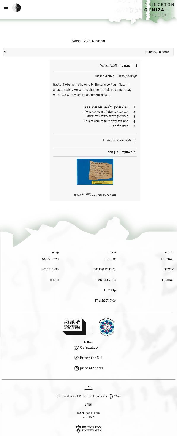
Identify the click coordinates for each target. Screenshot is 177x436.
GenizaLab (89, 347)
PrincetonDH (91, 357)
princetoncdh (91, 368)
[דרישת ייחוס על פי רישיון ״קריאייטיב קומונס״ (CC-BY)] (88, 405)
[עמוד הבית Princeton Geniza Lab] (103, 327)
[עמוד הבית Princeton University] (88, 429)
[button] (159, 11)
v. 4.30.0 (88, 417)
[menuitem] (167, 258)
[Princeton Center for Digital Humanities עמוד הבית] (74, 326)
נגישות (89, 387)
